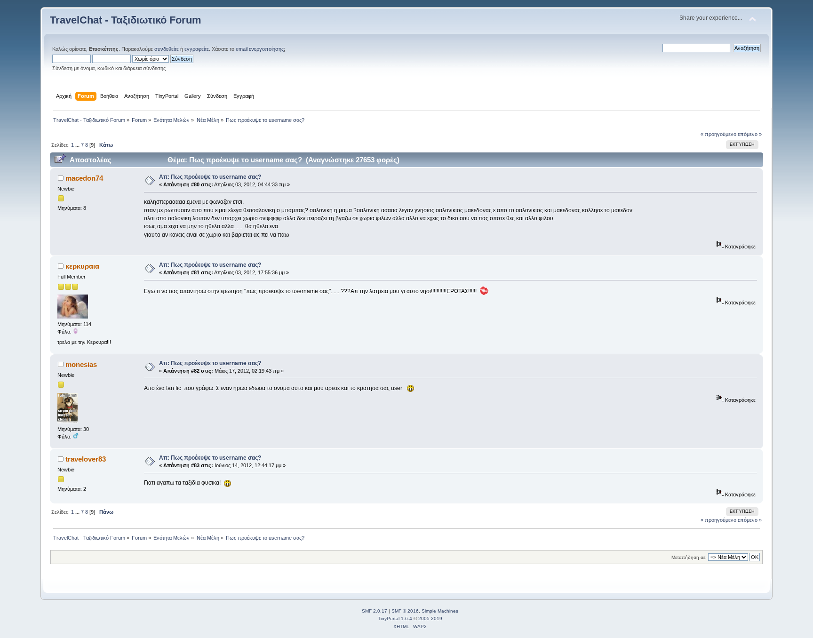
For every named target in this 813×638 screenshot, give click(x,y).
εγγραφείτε (196, 49)
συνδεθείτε (166, 49)
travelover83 (85, 459)
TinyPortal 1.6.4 (395, 618)
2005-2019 (430, 618)
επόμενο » (750, 134)
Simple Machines (440, 611)
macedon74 (84, 178)
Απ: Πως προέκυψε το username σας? (210, 177)
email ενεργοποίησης (260, 49)
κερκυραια (82, 266)
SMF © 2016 (405, 611)
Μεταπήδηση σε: (689, 557)
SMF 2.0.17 (374, 611)
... (78, 145)
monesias (81, 364)
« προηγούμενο (718, 134)
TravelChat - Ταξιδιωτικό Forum (125, 20)
